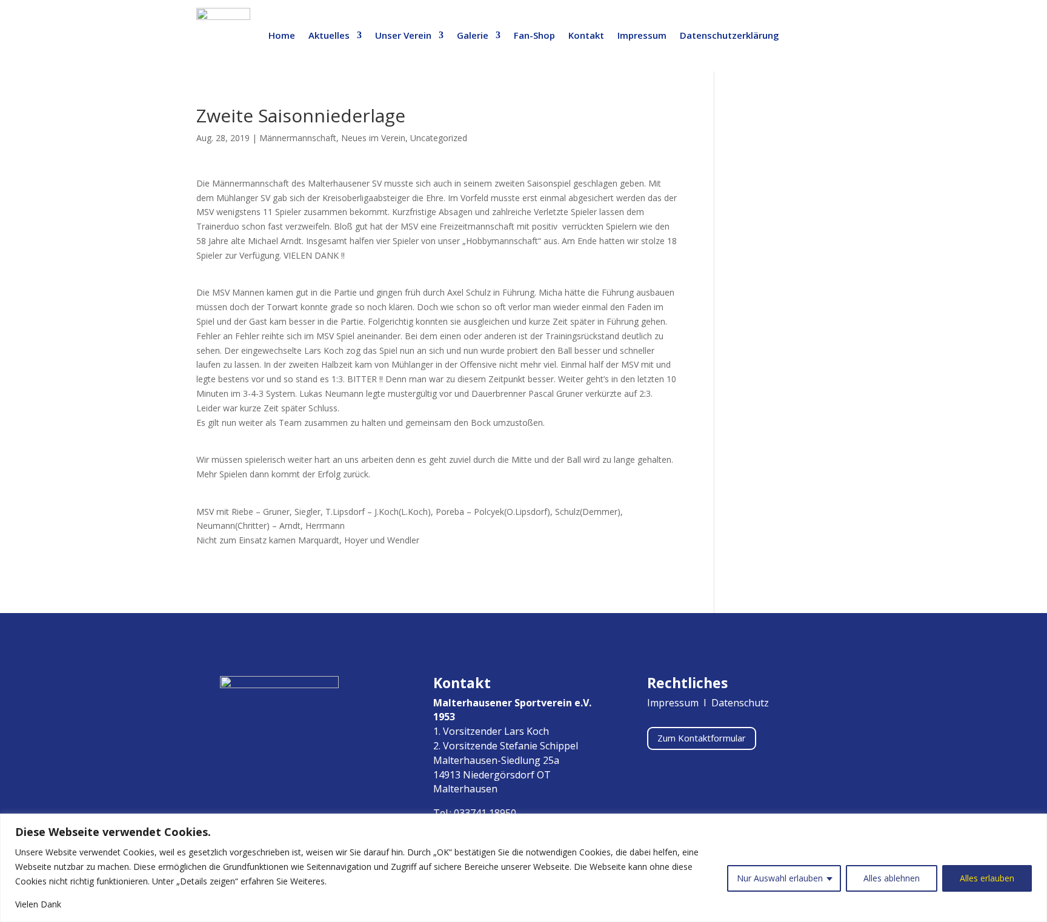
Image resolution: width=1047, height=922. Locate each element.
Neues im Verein (373, 138)
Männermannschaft (297, 138)
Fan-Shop (534, 35)
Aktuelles (329, 35)
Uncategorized (438, 138)
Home (281, 35)
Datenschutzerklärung (729, 35)
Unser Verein (403, 35)
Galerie (472, 35)
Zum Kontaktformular (701, 738)
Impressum (641, 35)
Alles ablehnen (891, 878)
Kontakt (586, 35)
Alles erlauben (987, 878)
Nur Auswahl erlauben (780, 878)
